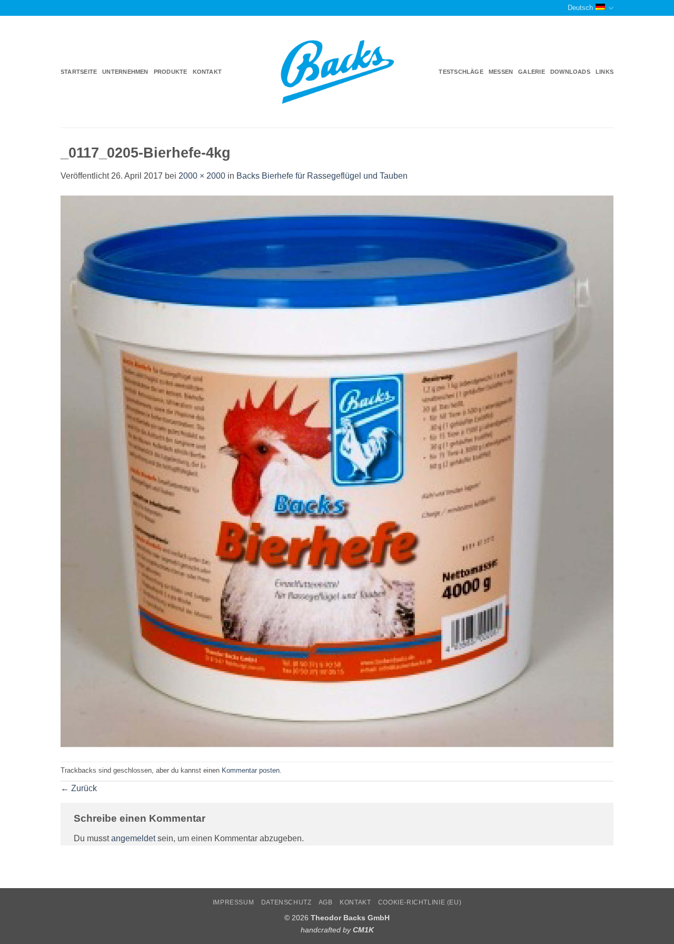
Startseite (79, 72)
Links (604, 72)
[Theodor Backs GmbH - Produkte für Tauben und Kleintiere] (337, 72)
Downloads (570, 72)
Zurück (79, 788)
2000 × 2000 (202, 175)
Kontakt (207, 72)
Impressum (233, 902)
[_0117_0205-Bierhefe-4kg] (337, 471)
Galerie (531, 72)
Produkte (170, 72)
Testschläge (461, 72)
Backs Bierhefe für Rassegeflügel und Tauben (322, 175)
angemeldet (133, 838)
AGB (326, 902)
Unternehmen (125, 72)
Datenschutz (286, 902)
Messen (501, 72)
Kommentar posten (251, 770)
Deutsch (580, 8)
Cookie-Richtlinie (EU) (419, 902)
